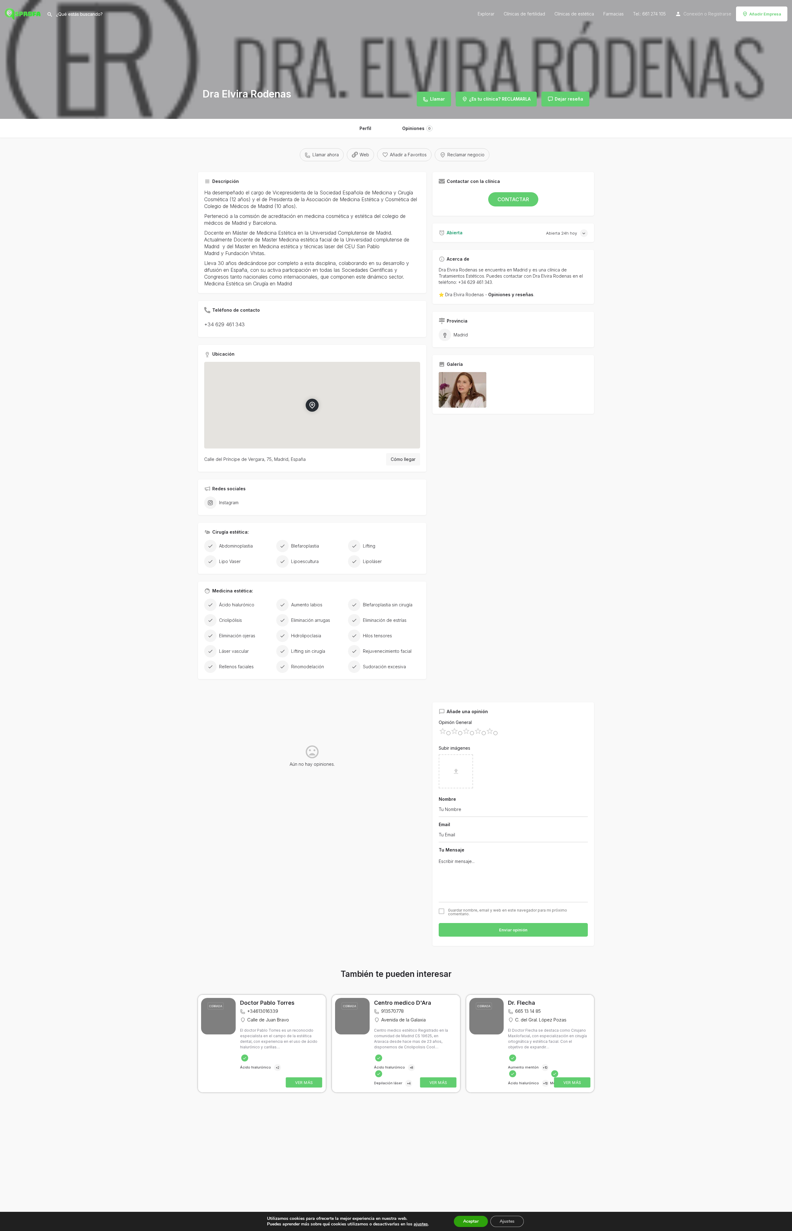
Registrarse (719, 13)
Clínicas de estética (574, 13)
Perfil (365, 128)
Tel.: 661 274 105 (649, 13)
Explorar (486, 13)
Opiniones (416, 128)
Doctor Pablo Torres (267, 1002)
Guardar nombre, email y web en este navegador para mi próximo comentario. (507, 912)
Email (444, 824)
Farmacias (613, 13)
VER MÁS (304, 1082)
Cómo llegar (403, 459)
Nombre (447, 799)
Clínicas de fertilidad (524, 13)
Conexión (693, 13)
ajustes (421, 1224)
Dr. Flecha (521, 1002)
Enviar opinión (513, 929)
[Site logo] (23, 13)
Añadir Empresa (765, 13)
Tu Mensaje (451, 849)
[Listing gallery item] (462, 390)
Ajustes (507, 1221)
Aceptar (471, 1221)
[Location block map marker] (312, 405)
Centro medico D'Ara (402, 1002)
